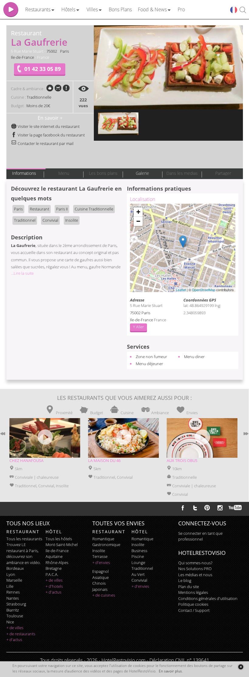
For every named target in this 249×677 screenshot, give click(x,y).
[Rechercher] (243, 10)
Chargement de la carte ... (182, 248)
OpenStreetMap (203, 289)
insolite (98, 550)
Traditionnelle (39, 97)
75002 (51, 51)
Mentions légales (193, 592)
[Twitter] (195, 507)
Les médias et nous (195, 574)
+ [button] (138, 212)
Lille (9, 586)
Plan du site (188, 586)
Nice (10, 622)
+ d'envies (101, 562)
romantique (103, 538)
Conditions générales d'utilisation (207, 598)
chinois (99, 583)
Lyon (10, 574)
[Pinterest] (207, 507)
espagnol (100, 571)
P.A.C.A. (52, 574)
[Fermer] (240, 667)
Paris (64, 51)
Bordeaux (15, 568)
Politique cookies (193, 604)
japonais (99, 589)
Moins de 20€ (38, 105)
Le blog (184, 580)
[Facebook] (182, 507)
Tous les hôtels (59, 538)
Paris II (62, 209)
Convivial (50, 220)
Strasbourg (16, 604)
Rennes (13, 592)
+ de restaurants (20, 633)
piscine (137, 556)
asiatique (100, 577)
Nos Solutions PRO (195, 568)
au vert (138, 574)
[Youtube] (235, 507)
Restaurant (39, 209)
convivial (139, 580)
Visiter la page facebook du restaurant (51, 135)
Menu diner (194, 356)
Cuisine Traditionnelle (94, 209)
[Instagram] (220, 508)
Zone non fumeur (151, 356)
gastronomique (106, 544)
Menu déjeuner (149, 363)
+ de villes (14, 627)
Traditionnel (25, 220)
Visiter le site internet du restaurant (48, 126)
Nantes (12, 598)
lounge (138, 562)
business (139, 550)
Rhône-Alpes (57, 562)
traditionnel (142, 568)
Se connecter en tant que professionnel (200, 536)
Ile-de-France (22, 57)
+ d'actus (14, 639)
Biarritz (12, 610)
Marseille (14, 580)
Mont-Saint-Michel (62, 544)
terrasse (99, 556)
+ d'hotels (54, 586)
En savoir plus (170, 671)
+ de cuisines (103, 595)
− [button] (138, 221)
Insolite (71, 220)
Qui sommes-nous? (195, 563)
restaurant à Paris (22, 550)
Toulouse (14, 616)
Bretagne (54, 568)
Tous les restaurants (24, 538)
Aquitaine (54, 556)
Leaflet (181, 289)
